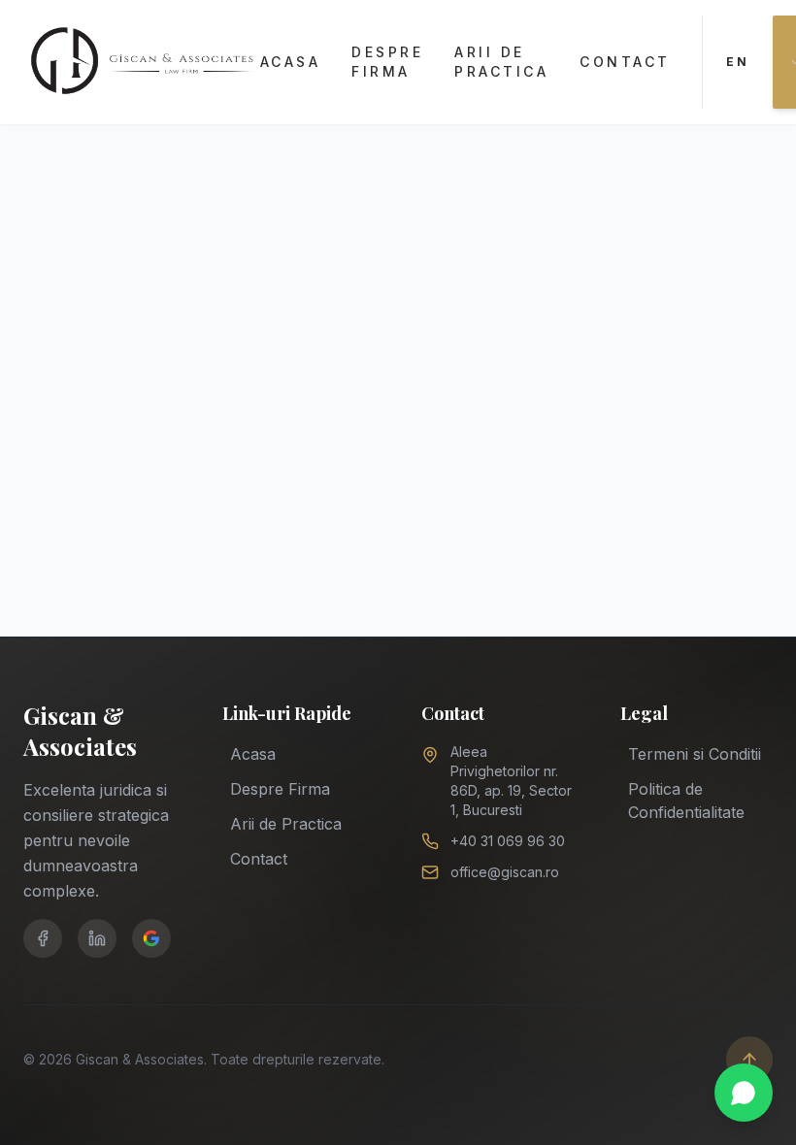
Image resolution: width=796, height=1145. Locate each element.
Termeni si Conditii (694, 754)
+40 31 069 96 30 (507, 841)
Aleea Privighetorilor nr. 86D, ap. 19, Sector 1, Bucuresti (511, 780)
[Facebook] (42, 938)
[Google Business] (151, 938)
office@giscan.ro (504, 872)
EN (737, 61)
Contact (625, 61)
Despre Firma (387, 62)
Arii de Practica (501, 62)
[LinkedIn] (97, 938)
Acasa (290, 61)
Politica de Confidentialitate (686, 800)
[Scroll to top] (749, 1059)
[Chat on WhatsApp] (743, 1092)
